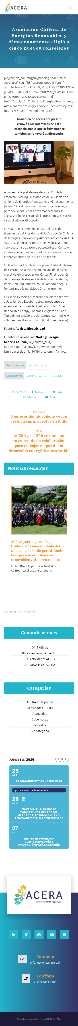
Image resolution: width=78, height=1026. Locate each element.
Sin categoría (43, 570)
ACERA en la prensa (37, 375)
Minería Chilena (15, 342)
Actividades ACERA (40, 708)
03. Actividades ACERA (40, 659)
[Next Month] (65, 759)
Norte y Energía (47, 337)
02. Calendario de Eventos (40, 653)
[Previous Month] (58, 759)
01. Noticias (40, 647)
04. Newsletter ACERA (40, 665)
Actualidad (57, 375)
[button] (70, 8)
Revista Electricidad (30, 328)
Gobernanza (40, 719)
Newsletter (40, 725)
